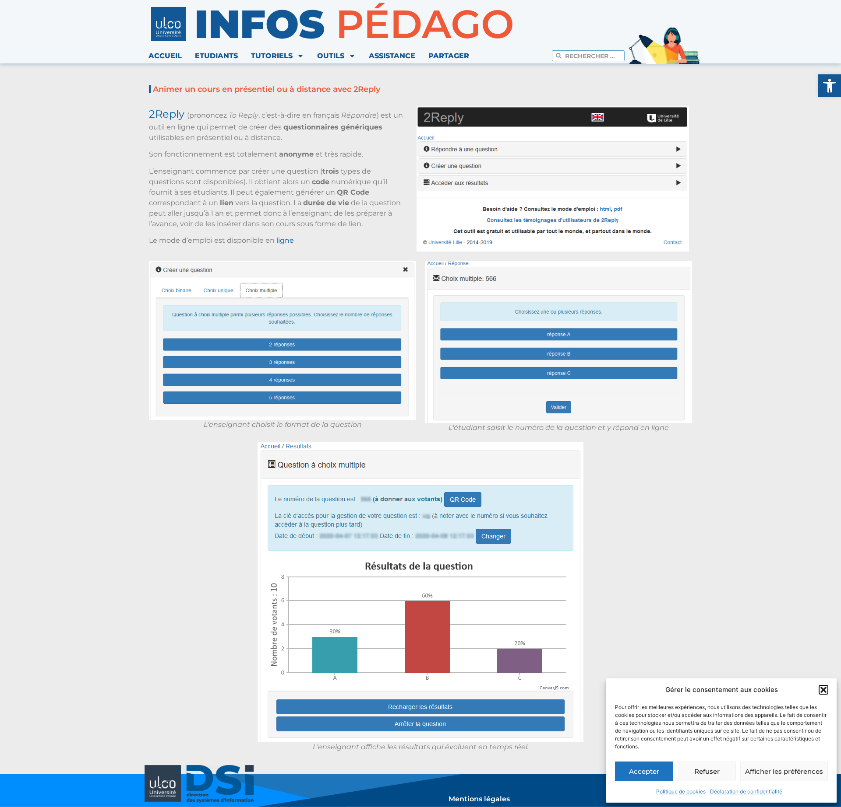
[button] (823, 689)
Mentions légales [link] (479, 799)
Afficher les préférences (784, 771)
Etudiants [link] (216, 56)
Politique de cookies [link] (681, 791)
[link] (829, 85)
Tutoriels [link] (272, 56)
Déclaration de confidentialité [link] (746, 791)
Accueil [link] (165, 56)
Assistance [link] (392, 56)
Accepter (644, 771)
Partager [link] (448, 56)
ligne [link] (285, 240)
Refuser (707, 771)
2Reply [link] (166, 114)
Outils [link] (330, 56)
